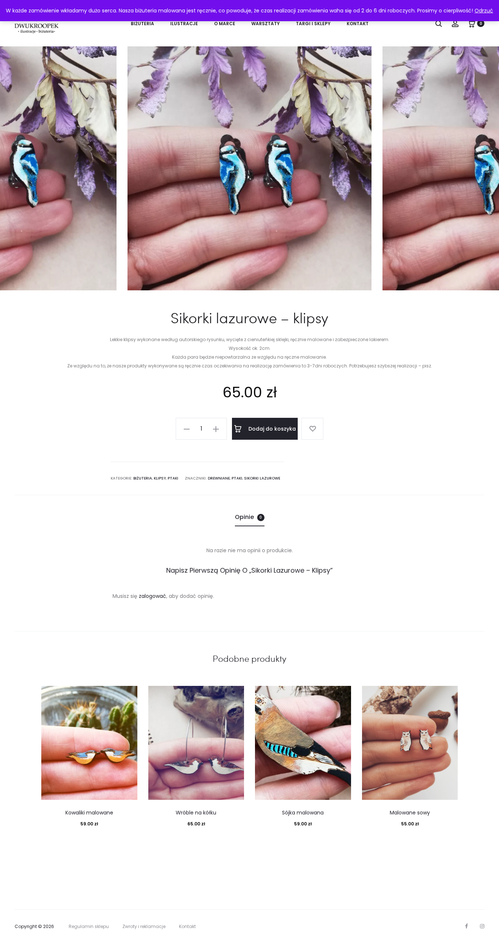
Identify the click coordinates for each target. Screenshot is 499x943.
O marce (224, 23)
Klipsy (160, 478)
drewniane (219, 478)
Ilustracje (184, 23)
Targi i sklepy (313, 23)
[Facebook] (466, 926)
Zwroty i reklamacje (143, 926)
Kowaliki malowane (89, 812)
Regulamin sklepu (89, 926)
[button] (187, 429)
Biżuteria (142, 23)
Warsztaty (265, 23)
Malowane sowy (410, 812)
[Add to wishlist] (312, 429)
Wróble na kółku (196, 812)
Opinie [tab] (248, 517)
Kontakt (358, 23)
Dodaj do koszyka (271, 428)
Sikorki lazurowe (262, 478)
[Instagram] (482, 926)
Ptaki (173, 478)
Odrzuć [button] (484, 10)
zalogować (152, 596)
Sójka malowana (303, 812)
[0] (471, 23)
